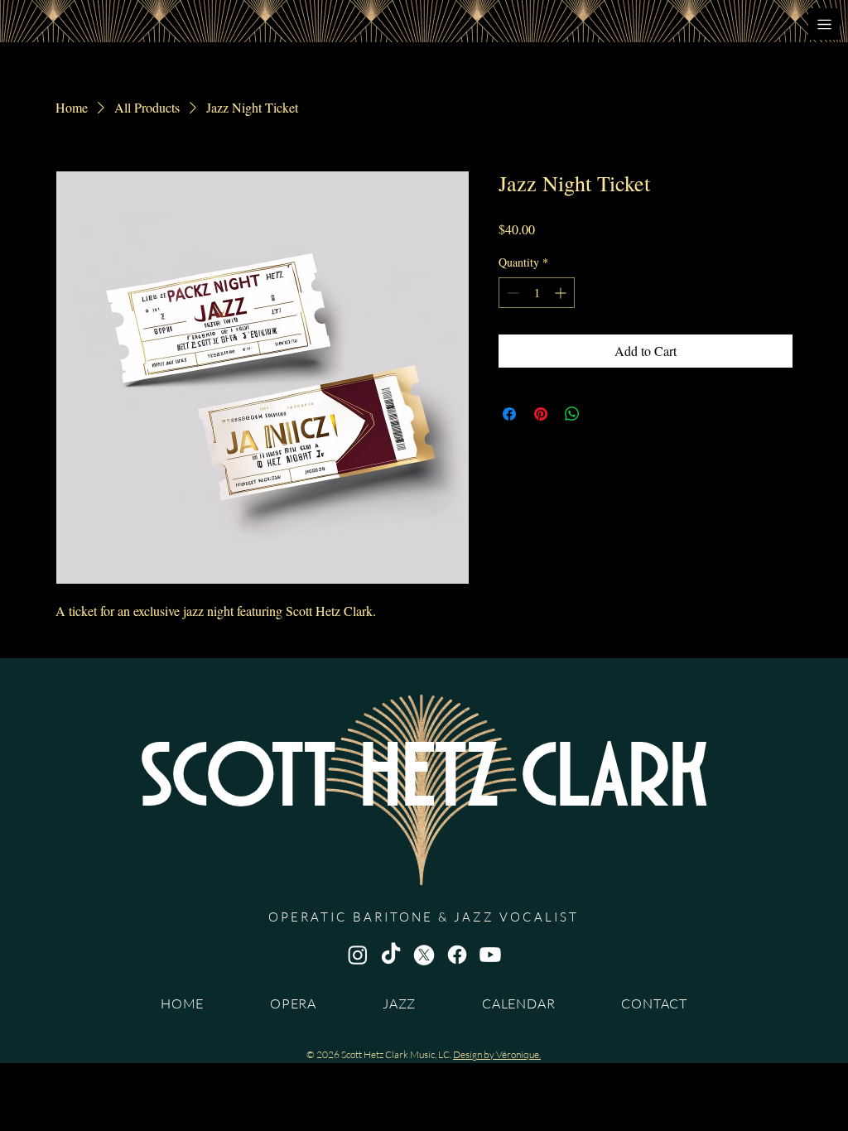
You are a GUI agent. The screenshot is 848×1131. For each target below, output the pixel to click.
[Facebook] (457, 954)
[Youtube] (490, 954)
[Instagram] (357, 954)
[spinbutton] (537, 292)
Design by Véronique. (497, 1054)
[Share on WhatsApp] (572, 414)
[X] (424, 954)
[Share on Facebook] (509, 414)
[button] (824, 24)
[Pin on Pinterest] (541, 414)
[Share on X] (604, 414)
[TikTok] (390, 954)
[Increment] (562, 292)
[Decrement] (511, 292)
